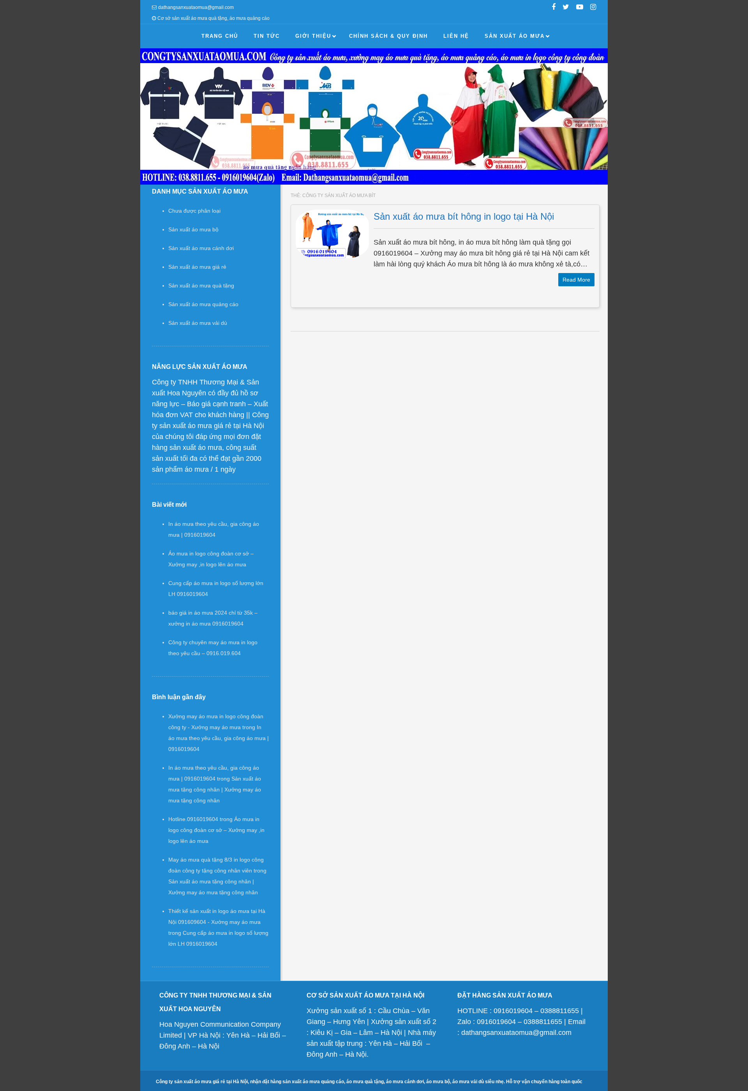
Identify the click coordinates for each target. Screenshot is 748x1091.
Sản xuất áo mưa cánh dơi (201, 248)
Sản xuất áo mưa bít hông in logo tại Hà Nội (464, 216)
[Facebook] (554, 8)
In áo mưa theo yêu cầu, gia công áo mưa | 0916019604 (218, 738)
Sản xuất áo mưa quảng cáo (203, 304)
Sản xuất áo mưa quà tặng (201, 285)
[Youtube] (579, 8)
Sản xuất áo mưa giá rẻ (197, 267)
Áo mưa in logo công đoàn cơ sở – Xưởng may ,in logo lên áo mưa (216, 830)
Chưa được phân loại (194, 211)
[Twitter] (566, 8)
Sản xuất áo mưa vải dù (197, 323)
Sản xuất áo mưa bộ (193, 229)
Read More (576, 280)
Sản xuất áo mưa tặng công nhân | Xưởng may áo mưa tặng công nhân (214, 790)
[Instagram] (593, 8)
